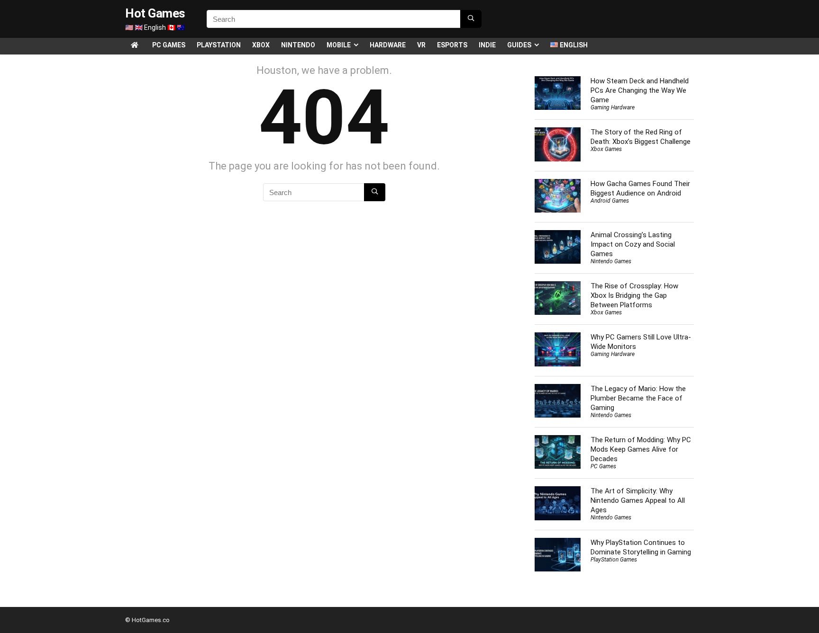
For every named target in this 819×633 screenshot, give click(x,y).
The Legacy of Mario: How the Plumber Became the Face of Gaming (638, 398)
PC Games (168, 45)
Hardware (388, 45)
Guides (519, 45)
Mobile (339, 45)
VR (421, 45)
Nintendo (298, 45)
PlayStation (219, 45)
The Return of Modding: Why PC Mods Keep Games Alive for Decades (641, 449)
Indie (487, 45)
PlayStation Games (614, 559)
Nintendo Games (611, 261)
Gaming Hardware (613, 107)
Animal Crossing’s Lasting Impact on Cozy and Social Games (633, 244)
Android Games (610, 200)
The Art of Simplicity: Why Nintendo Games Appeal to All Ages (638, 500)
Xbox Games (606, 149)
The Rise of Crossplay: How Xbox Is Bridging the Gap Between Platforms (634, 295)
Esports (452, 45)
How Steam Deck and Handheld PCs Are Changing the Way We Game (640, 90)
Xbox (261, 45)
